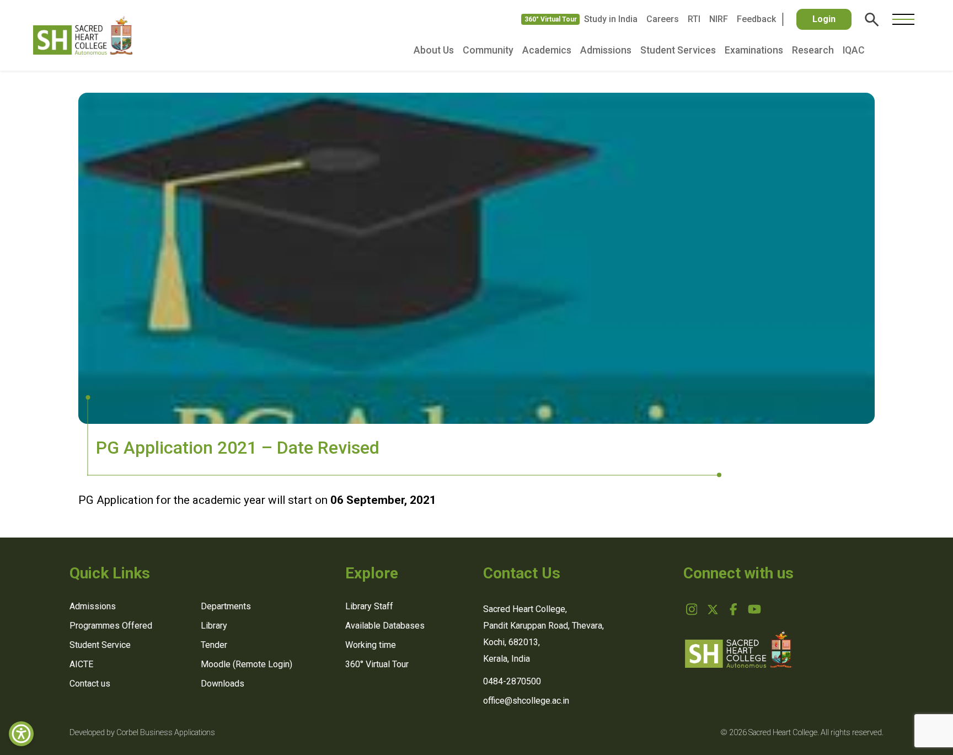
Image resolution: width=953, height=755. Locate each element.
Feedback (756, 19)
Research (813, 50)
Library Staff (369, 606)
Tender (214, 645)
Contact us (89, 683)
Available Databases (385, 625)
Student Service (100, 645)
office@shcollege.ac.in (526, 700)
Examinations (754, 50)
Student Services (678, 50)
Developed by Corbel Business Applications (142, 732)
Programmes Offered (110, 625)
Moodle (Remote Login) (246, 664)
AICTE (81, 664)
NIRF (718, 19)
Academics (546, 50)
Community (488, 50)
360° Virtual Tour (550, 19)
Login (824, 19)
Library (214, 625)
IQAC (854, 50)
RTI (694, 19)
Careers (662, 19)
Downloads (222, 683)
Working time (370, 645)
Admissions (605, 50)
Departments (226, 606)
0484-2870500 (512, 681)
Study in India (611, 19)
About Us (434, 50)
